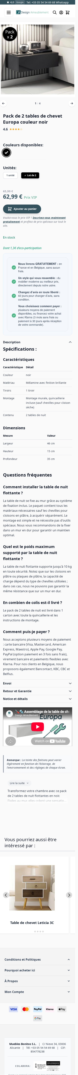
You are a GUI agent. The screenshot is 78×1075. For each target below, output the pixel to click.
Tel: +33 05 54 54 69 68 (41, 2)
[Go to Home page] (32, 12)
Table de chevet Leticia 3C (32, 922)
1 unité (10, 175)
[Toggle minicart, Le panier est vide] (68, 12)
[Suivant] (71, 103)
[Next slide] (69, 895)
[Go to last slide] (6, 895)
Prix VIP (30, 197)
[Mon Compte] (61, 12)
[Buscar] (55, 12)
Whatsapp (62, 2)
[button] (38, 959)
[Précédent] (3, 103)
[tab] (32, 932)
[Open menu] (9, 12)
